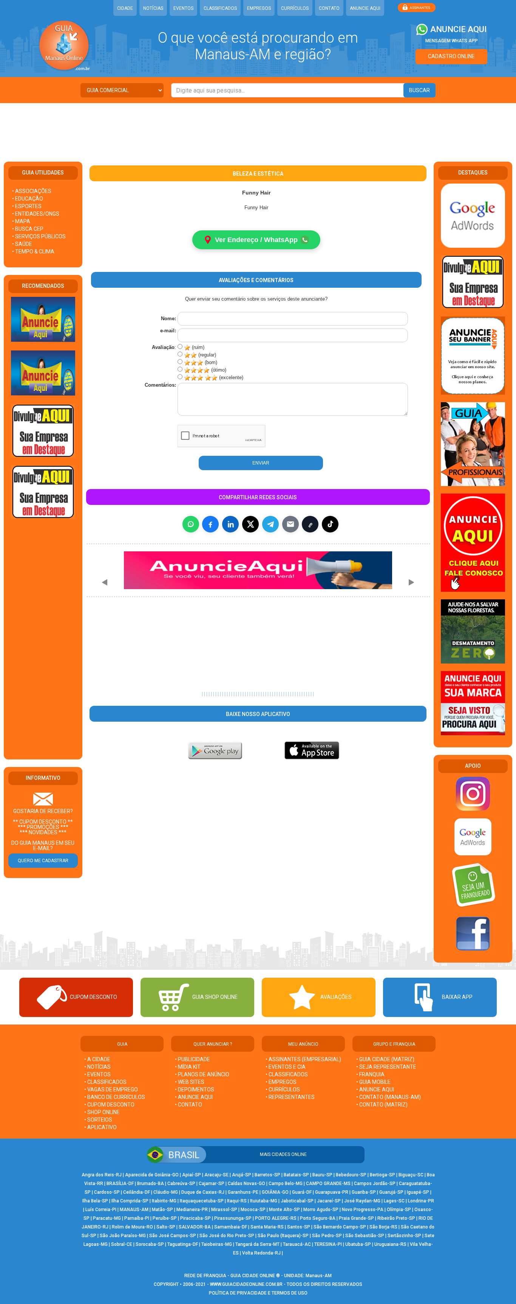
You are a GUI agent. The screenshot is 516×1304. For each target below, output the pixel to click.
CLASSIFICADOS (220, 8)
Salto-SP (165, 1227)
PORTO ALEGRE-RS (276, 1218)
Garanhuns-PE (243, 1192)
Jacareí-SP (329, 1201)
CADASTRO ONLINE (451, 56)
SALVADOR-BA (195, 1227)
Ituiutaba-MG (263, 1201)
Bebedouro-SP (351, 1174)
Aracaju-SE (216, 1174)
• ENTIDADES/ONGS (35, 214)
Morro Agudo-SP (320, 1209)
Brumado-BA (150, 1183)
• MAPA (21, 221)
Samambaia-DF (230, 1227)
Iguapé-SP (418, 1192)
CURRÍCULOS (295, 8)
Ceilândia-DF (136, 1192)
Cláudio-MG (165, 1192)
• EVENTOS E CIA (286, 1067)
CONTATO (329, 8)
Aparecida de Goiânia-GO (152, 1174)
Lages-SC (394, 1201)
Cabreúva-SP (181, 1183)
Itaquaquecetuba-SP (202, 1201)
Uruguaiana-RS (390, 1244)
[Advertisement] (258, 128)
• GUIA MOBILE (373, 1082)
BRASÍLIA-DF (120, 1183)
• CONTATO (188, 1105)
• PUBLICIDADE (192, 1059)
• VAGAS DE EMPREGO (111, 1089)
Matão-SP (162, 1209)
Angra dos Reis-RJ (102, 1174)
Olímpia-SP (399, 1209)
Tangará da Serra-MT (257, 1244)
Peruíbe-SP (165, 1218)
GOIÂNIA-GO (275, 1192)
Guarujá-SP (391, 1192)
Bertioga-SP (382, 1174)
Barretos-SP (267, 1174)
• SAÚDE (22, 244)
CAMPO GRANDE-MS (328, 1183)
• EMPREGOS (281, 1082)
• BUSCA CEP (27, 229)
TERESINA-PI (328, 1244)
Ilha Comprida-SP (129, 1201)
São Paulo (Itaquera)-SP (283, 1235)
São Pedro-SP (327, 1235)
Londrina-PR (421, 1201)
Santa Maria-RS (267, 1227)
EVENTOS (183, 8)
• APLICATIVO (100, 1127)
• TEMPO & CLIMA (33, 251)
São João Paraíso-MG (123, 1235)
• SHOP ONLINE (102, 1112)
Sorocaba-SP (150, 1244)
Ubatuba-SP (358, 1244)
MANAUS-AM (134, 1209)
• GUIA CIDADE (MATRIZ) (385, 1059)
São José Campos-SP (172, 1235)
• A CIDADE (97, 1059)
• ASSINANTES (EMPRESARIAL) (303, 1059)
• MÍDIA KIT (188, 1067)
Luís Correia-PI (100, 1209)
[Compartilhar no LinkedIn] (230, 524)
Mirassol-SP (224, 1209)
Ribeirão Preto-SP (396, 1218)
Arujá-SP (241, 1174)
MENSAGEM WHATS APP (451, 40)
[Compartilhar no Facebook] (210, 524)
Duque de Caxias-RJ (202, 1192)
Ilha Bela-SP (95, 1201)
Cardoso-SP (107, 1192)
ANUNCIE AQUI (365, 8)
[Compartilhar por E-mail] (290, 524)
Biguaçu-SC (411, 1174)
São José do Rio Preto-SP (226, 1235)
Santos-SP (298, 1227)
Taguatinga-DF (182, 1244)
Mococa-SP (253, 1209)
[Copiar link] (310, 524)
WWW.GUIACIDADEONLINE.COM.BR (246, 1284)
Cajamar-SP (211, 1183)
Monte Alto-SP (284, 1209)
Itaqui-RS (237, 1201)
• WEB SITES (189, 1082)
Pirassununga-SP (233, 1218)
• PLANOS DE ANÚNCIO (202, 1074)
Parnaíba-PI (136, 1218)
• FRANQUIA (371, 1074)
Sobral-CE (121, 1244)
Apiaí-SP (191, 1174)
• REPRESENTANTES (290, 1097)
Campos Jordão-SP (374, 1183)
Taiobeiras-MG (216, 1244)
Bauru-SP (322, 1174)
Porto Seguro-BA (317, 1218)
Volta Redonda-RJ (261, 1253)
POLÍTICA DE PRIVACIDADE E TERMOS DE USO (258, 1293)
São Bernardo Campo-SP (340, 1227)
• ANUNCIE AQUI (194, 1097)
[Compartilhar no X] (250, 524)
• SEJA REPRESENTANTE (386, 1067)
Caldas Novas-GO (246, 1183)
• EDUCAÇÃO (27, 199)
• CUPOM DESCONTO (109, 1105)
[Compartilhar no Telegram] (270, 524)
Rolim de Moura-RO (132, 1227)
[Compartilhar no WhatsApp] (190, 524)
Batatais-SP (296, 1174)
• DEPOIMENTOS (194, 1089)
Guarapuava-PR (331, 1192)
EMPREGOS (259, 8)
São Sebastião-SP (364, 1235)
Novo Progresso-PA (362, 1209)
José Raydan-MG (362, 1201)
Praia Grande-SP (356, 1218)
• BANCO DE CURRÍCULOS (114, 1097)
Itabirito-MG (164, 1201)
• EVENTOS (97, 1074)
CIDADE (125, 8)
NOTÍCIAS (153, 8)
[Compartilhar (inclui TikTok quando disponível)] (330, 524)
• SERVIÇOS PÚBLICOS (39, 236)
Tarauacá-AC (297, 1244)
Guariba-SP (364, 1192)
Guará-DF (302, 1192)
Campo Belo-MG (286, 1183)
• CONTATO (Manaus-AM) (388, 1097)
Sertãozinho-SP (404, 1235)
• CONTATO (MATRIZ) (382, 1105)
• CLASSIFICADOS (105, 1082)
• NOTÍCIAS (97, 1067)
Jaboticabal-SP (297, 1201)
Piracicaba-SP (195, 1218)
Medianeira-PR (192, 1209)
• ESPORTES (27, 206)
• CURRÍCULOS (283, 1089)
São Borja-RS (383, 1227)
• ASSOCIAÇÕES (31, 191)
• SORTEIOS (98, 1120)
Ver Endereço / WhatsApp (256, 240)
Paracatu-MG (107, 1218)
